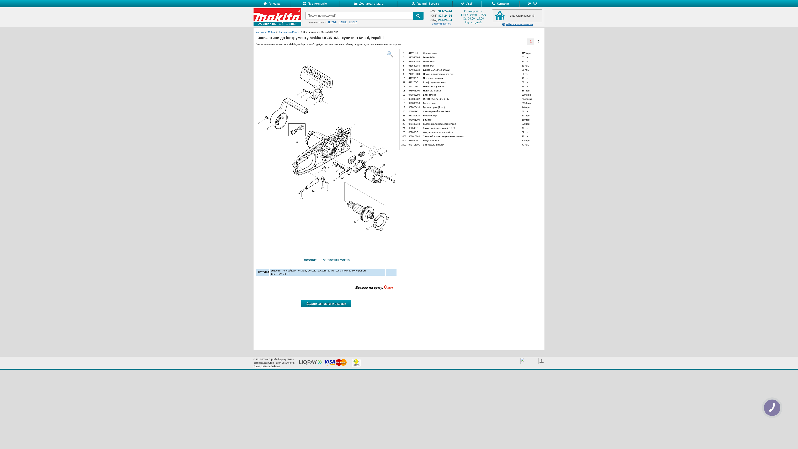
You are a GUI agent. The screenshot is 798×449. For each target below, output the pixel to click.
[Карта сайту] (542, 361)
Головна (274, 3)
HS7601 (353, 22)
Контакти (502, 3)
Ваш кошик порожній (522, 15)
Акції (469, 3)
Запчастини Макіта (289, 32)
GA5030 (343, 22)
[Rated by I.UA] (529, 361)
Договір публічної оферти (267, 366)
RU (534, 3)
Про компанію (317, 3)
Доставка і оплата (370, 3)
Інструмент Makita (265, 32)
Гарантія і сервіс (427, 3)
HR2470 (332, 22)
